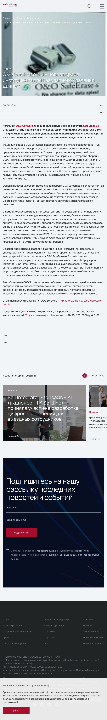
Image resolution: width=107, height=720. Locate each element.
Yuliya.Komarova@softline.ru (42, 315)
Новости (32, 18)
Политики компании (93, 637)
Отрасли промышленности (17, 631)
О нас (19, 18)
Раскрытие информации (57, 619)
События (88, 619)
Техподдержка (91, 631)
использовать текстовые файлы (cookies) (41, 695)
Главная (7, 18)
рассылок (82, 550)
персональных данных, (49, 550)
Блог (47, 643)
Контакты (49, 631)
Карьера (49, 637)
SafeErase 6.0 (91, 125)
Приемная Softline (93, 643)
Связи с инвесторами (14, 643)
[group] (44, 413)
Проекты (7, 637)
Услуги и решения (12, 625)
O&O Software (24, 125)
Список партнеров (54, 625)
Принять (16, 710)
